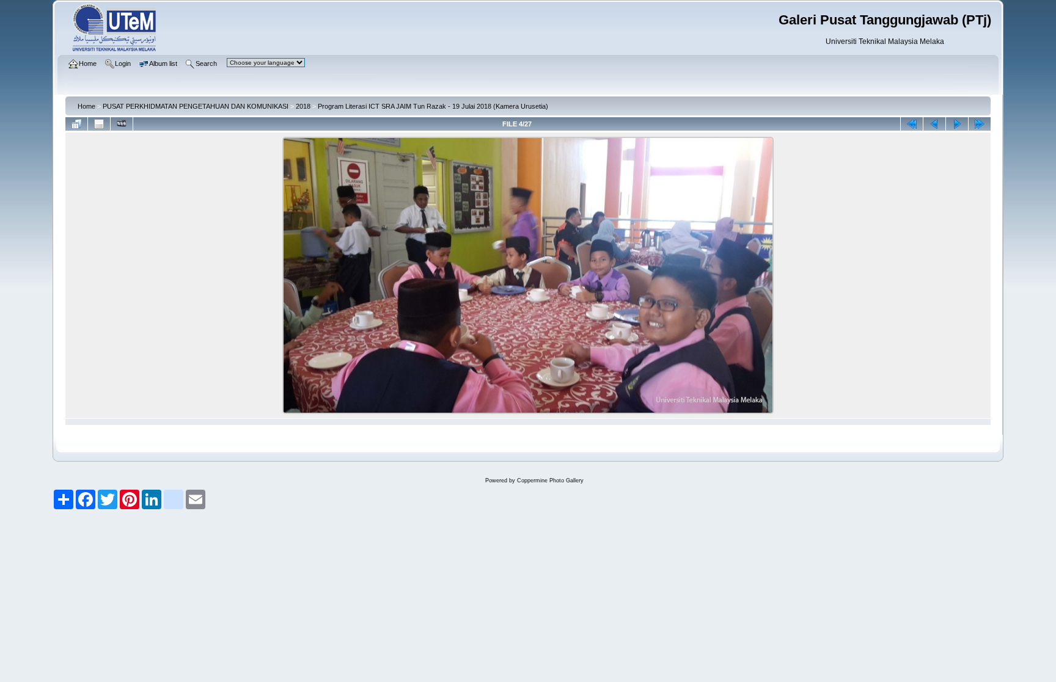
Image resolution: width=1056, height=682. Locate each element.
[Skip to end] (980, 124)
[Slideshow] (122, 124)
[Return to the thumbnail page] (76, 124)
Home (86, 106)
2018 (303, 106)
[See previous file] (934, 124)
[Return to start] (912, 124)
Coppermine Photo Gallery (550, 480)
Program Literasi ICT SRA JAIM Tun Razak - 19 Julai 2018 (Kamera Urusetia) (433, 106)
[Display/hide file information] (99, 124)
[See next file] (957, 124)
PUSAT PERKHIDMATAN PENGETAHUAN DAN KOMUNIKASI (195, 106)
